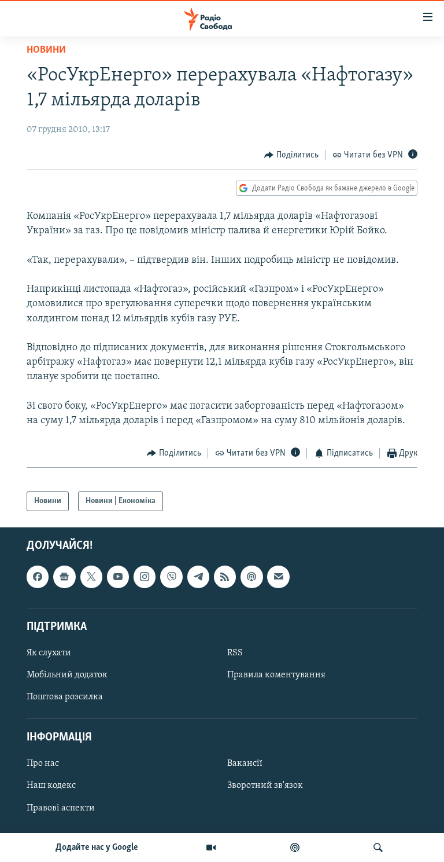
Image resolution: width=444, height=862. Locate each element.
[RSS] (225, 577)
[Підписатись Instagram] (145, 577)
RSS (235, 653)
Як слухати (49, 653)
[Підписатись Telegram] (198, 577)
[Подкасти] (295, 847)
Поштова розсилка (65, 697)
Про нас (43, 763)
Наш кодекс (51, 785)
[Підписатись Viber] (171, 577)
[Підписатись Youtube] (118, 577)
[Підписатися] (278, 577)
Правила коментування (276, 675)
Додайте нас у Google (97, 847)
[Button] (291, 155)
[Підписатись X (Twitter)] (91, 577)
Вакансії (244, 763)
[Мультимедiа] (211, 847)
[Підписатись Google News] (64, 577)
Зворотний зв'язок (265, 785)
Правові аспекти (61, 808)
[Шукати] (378, 847)
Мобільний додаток (67, 675)
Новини (46, 50)
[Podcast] (251, 577)
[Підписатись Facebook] (38, 577)
